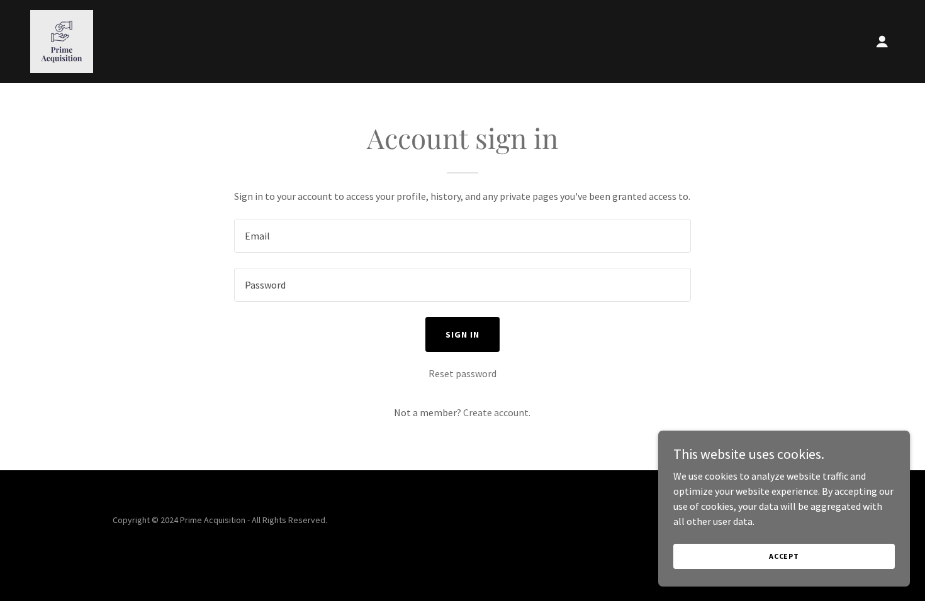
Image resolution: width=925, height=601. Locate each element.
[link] (61, 40)
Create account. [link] (496, 412)
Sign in (462, 334)
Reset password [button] (462, 373)
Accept (784, 556)
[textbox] (462, 236)
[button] (882, 41)
